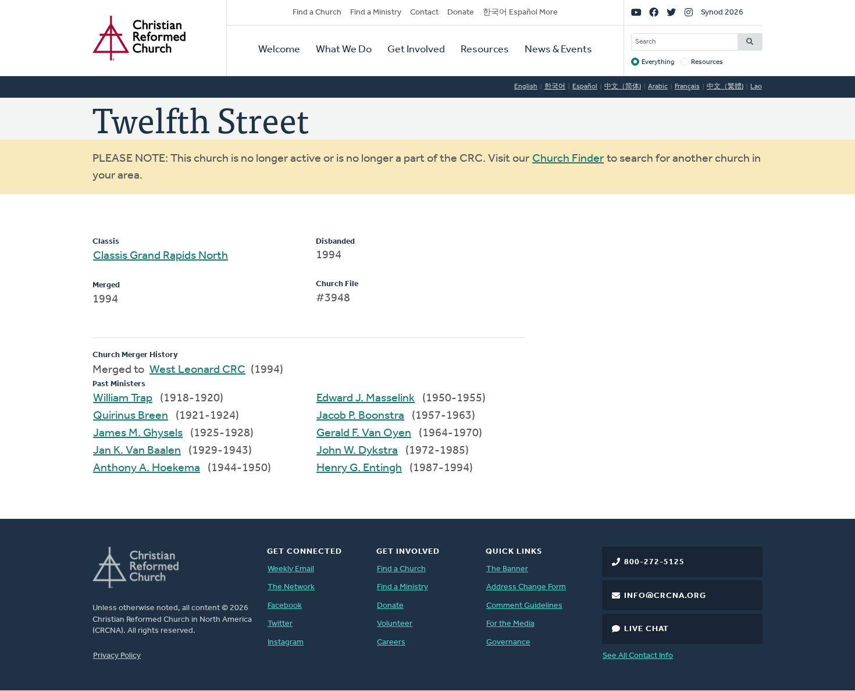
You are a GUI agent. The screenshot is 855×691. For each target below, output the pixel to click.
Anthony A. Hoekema (146, 468)
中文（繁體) (725, 86)
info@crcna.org (665, 596)
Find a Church (317, 12)
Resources (485, 50)
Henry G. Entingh (359, 468)
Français (687, 86)
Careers (391, 642)
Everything (658, 62)
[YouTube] (636, 13)
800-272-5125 (654, 562)
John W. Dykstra (357, 451)
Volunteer (394, 623)
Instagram (286, 642)
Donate (460, 12)
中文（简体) (622, 86)
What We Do (344, 50)
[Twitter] (671, 13)
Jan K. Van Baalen (137, 451)
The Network (291, 587)
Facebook (285, 605)
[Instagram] (688, 13)
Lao (756, 86)
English (525, 86)
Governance (508, 642)
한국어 (554, 86)
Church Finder (568, 159)
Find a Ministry (375, 12)
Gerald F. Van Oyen (363, 433)
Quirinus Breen (130, 416)
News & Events (558, 50)
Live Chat (646, 629)
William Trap (122, 398)
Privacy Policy (117, 655)
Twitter (280, 623)
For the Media (510, 623)
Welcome (279, 50)
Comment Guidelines (524, 605)
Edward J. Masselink (365, 398)
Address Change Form (526, 587)
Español (584, 86)
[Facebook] (654, 13)
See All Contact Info (638, 655)
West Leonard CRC (197, 370)
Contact (424, 12)
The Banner (507, 569)
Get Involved (416, 50)
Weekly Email (291, 569)
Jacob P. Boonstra (360, 416)
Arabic (658, 86)
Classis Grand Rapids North (160, 256)
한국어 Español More (520, 12)
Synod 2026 (722, 12)
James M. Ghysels (138, 433)
